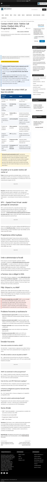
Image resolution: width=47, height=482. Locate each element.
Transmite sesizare (39, 110)
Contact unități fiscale (5, 267)
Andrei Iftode (7, 31)
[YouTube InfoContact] (7, 473)
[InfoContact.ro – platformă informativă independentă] (6, 10)
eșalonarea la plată (13, 336)
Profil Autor (36, 41)
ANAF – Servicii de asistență (8, 411)
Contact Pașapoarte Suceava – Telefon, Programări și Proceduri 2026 (7, 444)
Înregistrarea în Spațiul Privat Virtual (10, 417)
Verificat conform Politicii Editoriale (39, 37)
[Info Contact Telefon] (42, 3)
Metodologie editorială (39, 127)
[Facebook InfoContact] (4, 473)
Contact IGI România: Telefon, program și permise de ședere (39, 55)
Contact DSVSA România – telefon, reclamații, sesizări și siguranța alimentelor (24, 444)
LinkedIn (42, 41)
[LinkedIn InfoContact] (1, 473)
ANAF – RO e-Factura (6, 419)
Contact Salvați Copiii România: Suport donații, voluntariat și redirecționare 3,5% (39, 59)
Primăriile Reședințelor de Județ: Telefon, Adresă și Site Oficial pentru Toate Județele (39, 51)
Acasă (2, 21)
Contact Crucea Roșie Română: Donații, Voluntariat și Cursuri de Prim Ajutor (39, 63)
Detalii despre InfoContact (5, 5)
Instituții (5, 21)
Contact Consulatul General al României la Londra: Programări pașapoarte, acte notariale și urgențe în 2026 (39, 68)
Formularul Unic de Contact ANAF (9, 415)
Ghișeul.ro (3, 292)
